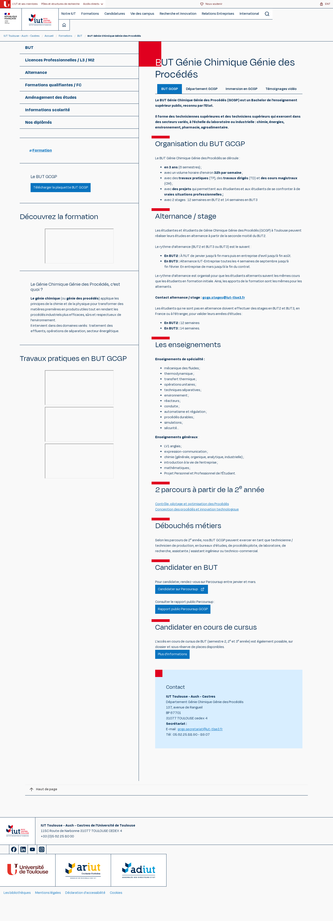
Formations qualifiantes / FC (53, 85)
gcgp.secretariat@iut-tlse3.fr (200, 729)
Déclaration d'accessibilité (85, 892)
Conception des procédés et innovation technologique (197, 509)
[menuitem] (25, 4)
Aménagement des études (51, 97)
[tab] (169, 89)
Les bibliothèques (17, 892)
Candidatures (114, 13)
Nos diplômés (38, 122)
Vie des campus (142, 13)
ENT (327, 4)
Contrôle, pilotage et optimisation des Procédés (192, 504)
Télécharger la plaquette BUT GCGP (60, 187)
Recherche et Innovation (178, 13)
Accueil (49, 36)
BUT (79, 36)
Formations (90, 13)
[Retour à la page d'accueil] (40, 19)
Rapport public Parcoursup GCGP (183, 609)
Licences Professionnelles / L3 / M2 (59, 60)
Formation (42, 150)
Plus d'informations (172, 654)
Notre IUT (68, 13)
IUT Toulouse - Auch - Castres (21, 36)
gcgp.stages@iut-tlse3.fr (223, 297)
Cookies (116, 892)
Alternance (36, 72)
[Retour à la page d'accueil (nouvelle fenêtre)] (7, 4)
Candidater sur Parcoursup (178, 589)
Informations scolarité (47, 110)
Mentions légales (48, 892)
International (249, 13)
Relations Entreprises (218, 13)
